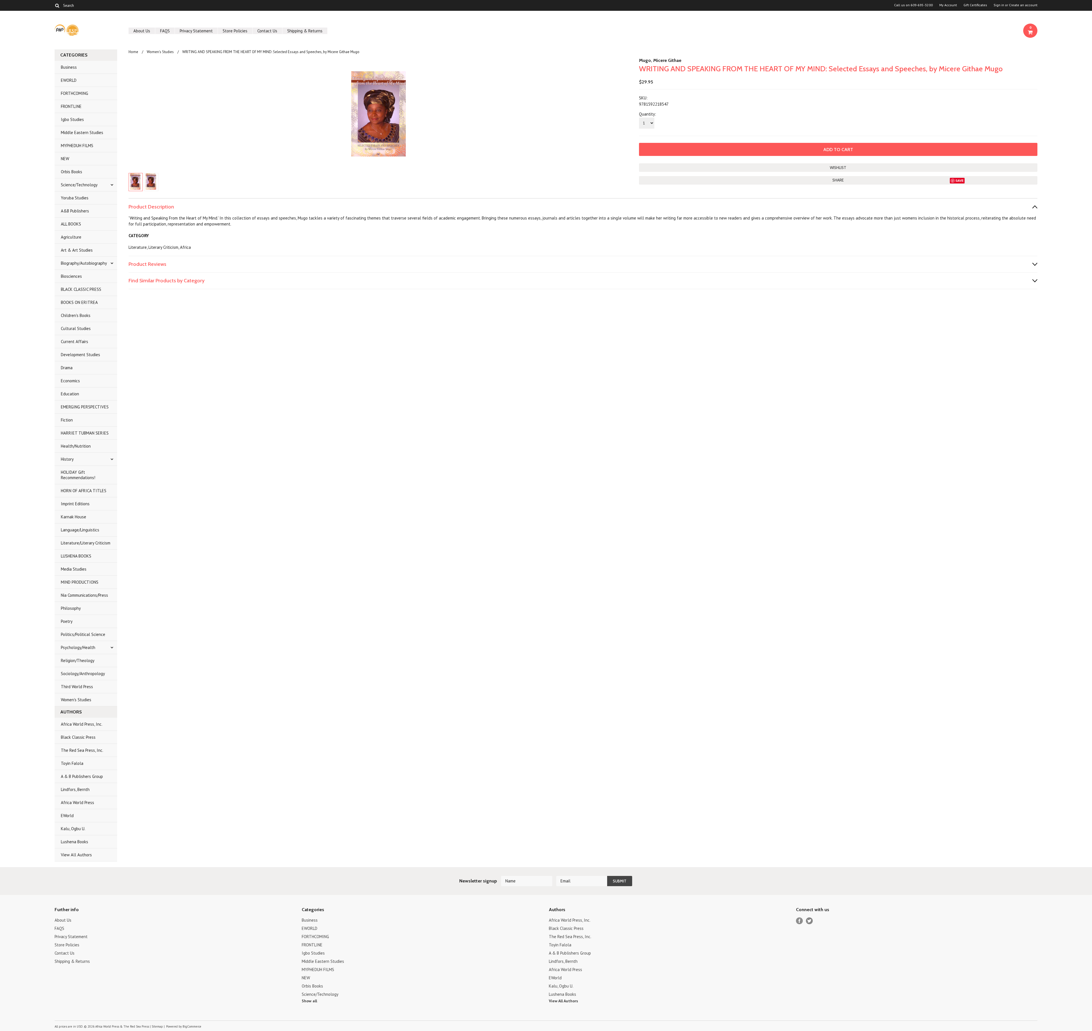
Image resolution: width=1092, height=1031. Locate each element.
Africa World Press (77, 802)
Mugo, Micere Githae (660, 60)
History (67, 459)
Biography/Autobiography (84, 263)
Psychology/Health (78, 647)
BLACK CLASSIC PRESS (81, 289)
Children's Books (75, 315)
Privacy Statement (196, 31)
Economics (70, 380)
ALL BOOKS (71, 224)
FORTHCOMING (74, 93)
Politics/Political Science (83, 634)
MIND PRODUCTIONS (79, 582)
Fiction (67, 420)
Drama (67, 367)
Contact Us (267, 31)
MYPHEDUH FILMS (77, 145)
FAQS (165, 31)
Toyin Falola (72, 763)
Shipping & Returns (304, 31)
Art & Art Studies (77, 250)
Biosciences (71, 276)
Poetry (67, 621)
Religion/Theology (77, 660)
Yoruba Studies (74, 198)
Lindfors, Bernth (75, 789)
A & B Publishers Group (82, 776)
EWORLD (68, 80)
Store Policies (235, 31)
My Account (948, 5)
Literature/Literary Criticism (85, 543)
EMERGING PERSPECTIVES (85, 407)
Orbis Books (71, 171)
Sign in (999, 5)
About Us (141, 31)
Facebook (799, 920)
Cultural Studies (76, 328)
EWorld (67, 815)
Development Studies (80, 354)
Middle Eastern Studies (82, 132)
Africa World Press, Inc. (81, 724)
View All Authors (76, 854)
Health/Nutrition (76, 446)
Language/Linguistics (80, 530)
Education (70, 393)
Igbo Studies (72, 119)
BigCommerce (192, 1026)
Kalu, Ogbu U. (73, 828)
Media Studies (73, 569)
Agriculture (71, 237)
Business (69, 67)
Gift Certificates (975, 5)
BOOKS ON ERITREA (79, 302)
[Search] (57, 5)
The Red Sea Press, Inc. (82, 750)
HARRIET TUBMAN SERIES (85, 433)
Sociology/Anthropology (83, 673)
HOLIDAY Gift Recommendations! (78, 474)
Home (133, 51)
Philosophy (71, 608)
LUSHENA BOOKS (76, 556)
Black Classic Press (78, 737)
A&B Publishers (75, 211)
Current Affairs (74, 341)
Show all (309, 1000)
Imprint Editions (75, 503)
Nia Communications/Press (84, 595)
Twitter (809, 920)
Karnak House (73, 516)
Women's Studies (76, 699)
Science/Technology (79, 184)
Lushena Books (74, 841)
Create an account (1023, 5)
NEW (65, 158)
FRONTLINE (71, 106)
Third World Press (77, 686)
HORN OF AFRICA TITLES (83, 490)
